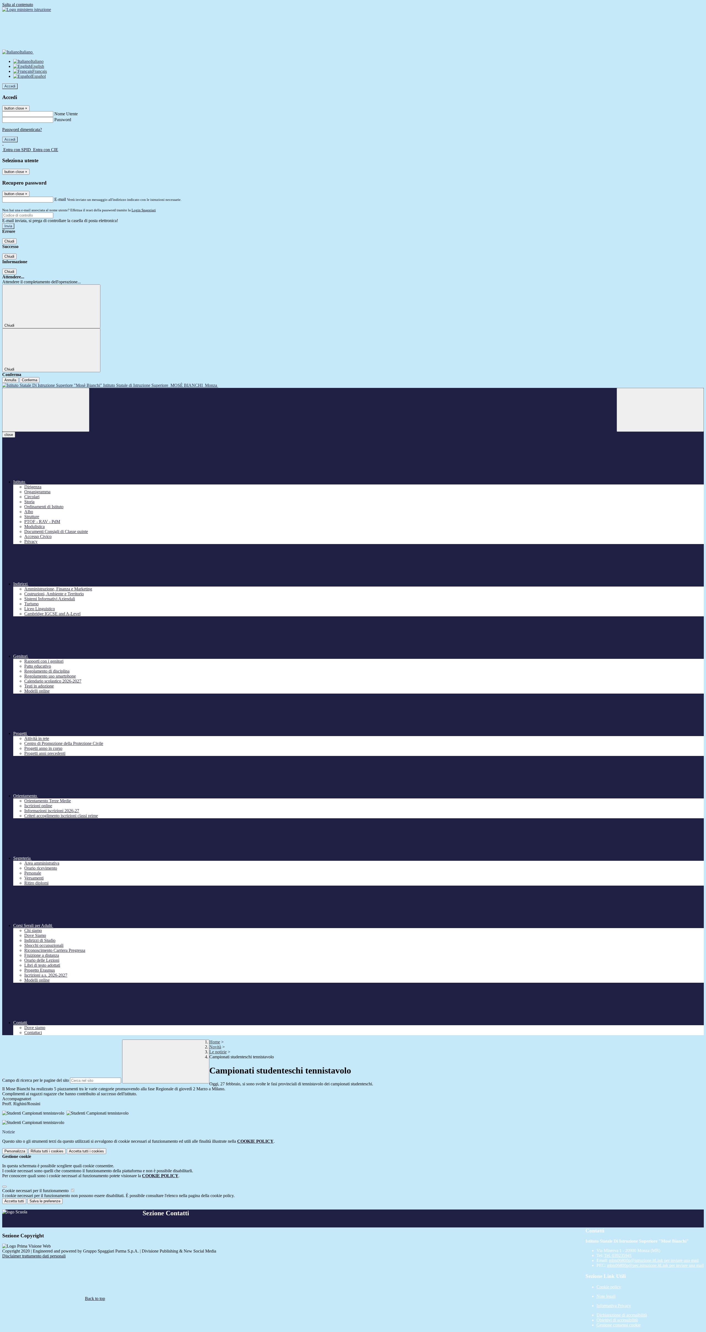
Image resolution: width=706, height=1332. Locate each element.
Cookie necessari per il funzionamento (36, 1190)
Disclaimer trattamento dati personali (34, 1256)
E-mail (60, 199)
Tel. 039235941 (618, 1255)
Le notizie (218, 1051)
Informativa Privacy (614, 1305)
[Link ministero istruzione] (26, 9)
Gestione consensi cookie (619, 1325)
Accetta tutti (86, 1151)
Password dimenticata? (22, 129)
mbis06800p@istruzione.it (654, 1260)
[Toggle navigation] (45, 410)
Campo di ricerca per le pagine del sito (35, 1080)
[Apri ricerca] (660, 410)
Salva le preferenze (45, 1201)
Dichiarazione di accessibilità (622, 1315)
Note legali (606, 1296)
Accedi (9, 86)
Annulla (10, 380)
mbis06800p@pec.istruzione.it (655, 1265)
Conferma (29, 380)
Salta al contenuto (17, 4)
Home (214, 1042)
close (8, 435)
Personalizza (14, 1151)
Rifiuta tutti (47, 1151)
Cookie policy (609, 1287)
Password (62, 119)
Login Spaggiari (144, 210)
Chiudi (9, 241)
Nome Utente (66, 113)
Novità (215, 1047)
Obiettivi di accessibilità (617, 1320)
